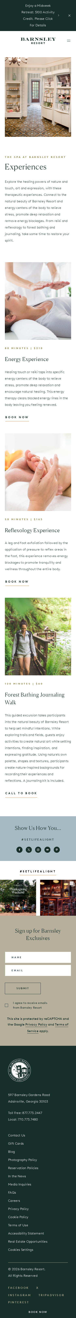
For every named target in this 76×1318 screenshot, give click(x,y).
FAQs (12, 1192)
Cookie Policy (18, 1217)
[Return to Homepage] (19, 1070)
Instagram (19, 1295)
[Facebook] (19, 850)
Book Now (38, 1312)
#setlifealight (38, 839)
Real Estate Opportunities (27, 1241)
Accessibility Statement (26, 1233)
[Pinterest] (57, 850)
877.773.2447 (32, 1113)
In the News (17, 1176)
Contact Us (16, 1135)
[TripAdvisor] (47, 850)
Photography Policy (22, 1160)
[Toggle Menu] (69, 40)
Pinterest (18, 1302)
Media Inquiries (19, 1184)
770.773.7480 (28, 1119)
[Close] (69, 15)
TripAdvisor (52, 1295)
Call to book (21, 793)
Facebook (18, 1288)
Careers (14, 1201)
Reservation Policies (23, 1168)
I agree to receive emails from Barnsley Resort (30, 1005)
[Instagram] (38, 850)
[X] (29, 850)
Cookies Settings (20, 1250)
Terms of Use (18, 1225)
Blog (11, 1152)
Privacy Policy (36, 1024)
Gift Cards (16, 1143)
